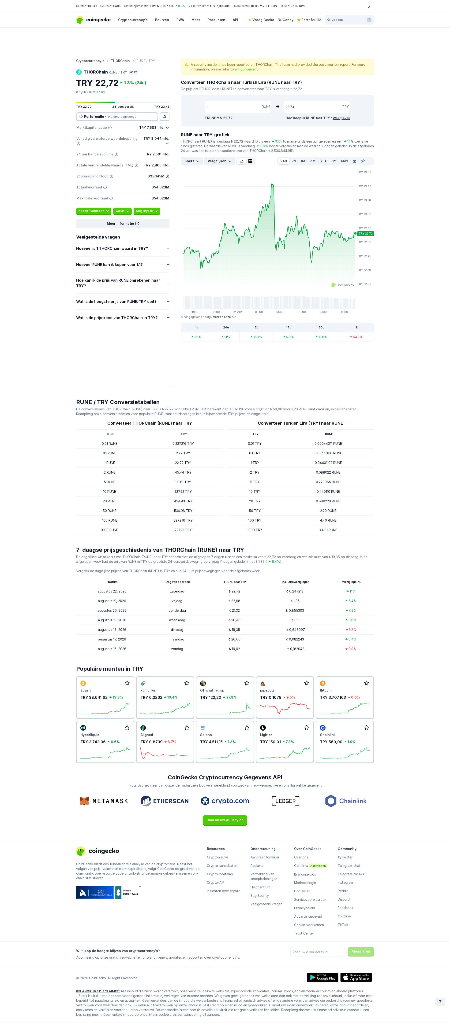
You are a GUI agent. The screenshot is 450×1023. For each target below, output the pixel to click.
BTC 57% (257, 6)
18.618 (92, 6)
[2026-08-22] (354, 161)
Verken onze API (224, 317)
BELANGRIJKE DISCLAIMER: (98, 991)
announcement (246, 69)
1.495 (116, 6)
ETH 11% (272, 6)
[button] (122, 223)
